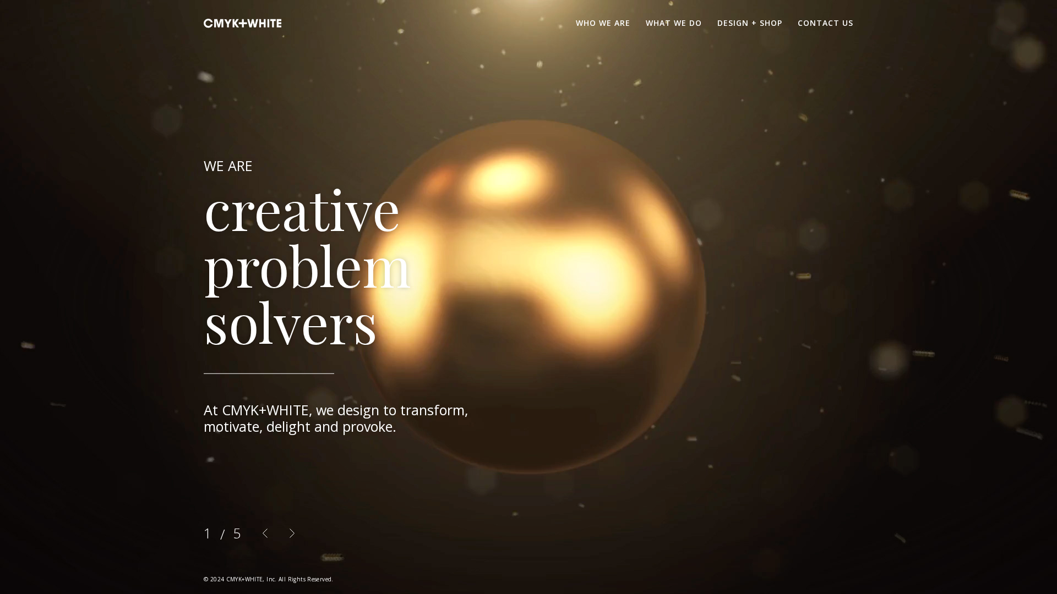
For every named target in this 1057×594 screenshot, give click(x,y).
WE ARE (228, 165)
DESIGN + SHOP (749, 23)
